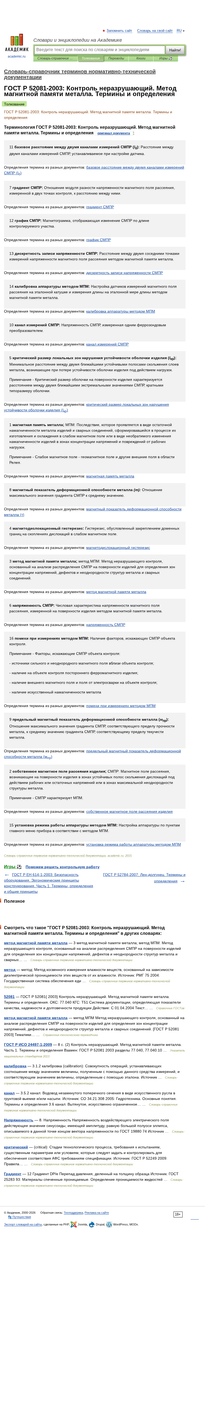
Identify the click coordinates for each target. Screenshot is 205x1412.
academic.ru (17, 56)
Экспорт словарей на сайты (23, 1224)
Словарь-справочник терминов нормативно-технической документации (55, 58)
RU (179, 31)
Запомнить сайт (119, 31)
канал (9, 1093)
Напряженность (18, 1120)
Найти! (175, 50)
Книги (140, 58)
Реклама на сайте (97, 1212)
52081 (9, 997)
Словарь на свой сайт (155, 31)
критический (16, 1147)
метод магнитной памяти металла (36, 943)
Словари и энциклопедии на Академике (77, 40)
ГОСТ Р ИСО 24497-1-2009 (28, 1044)
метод (9, 969)
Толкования (91, 58)
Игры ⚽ (165, 58)
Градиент (12, 1174)
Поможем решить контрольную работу (63, 867)
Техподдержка (73, 1212)
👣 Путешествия (19, 1217)
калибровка (15, 1066)
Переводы (116, 58)
